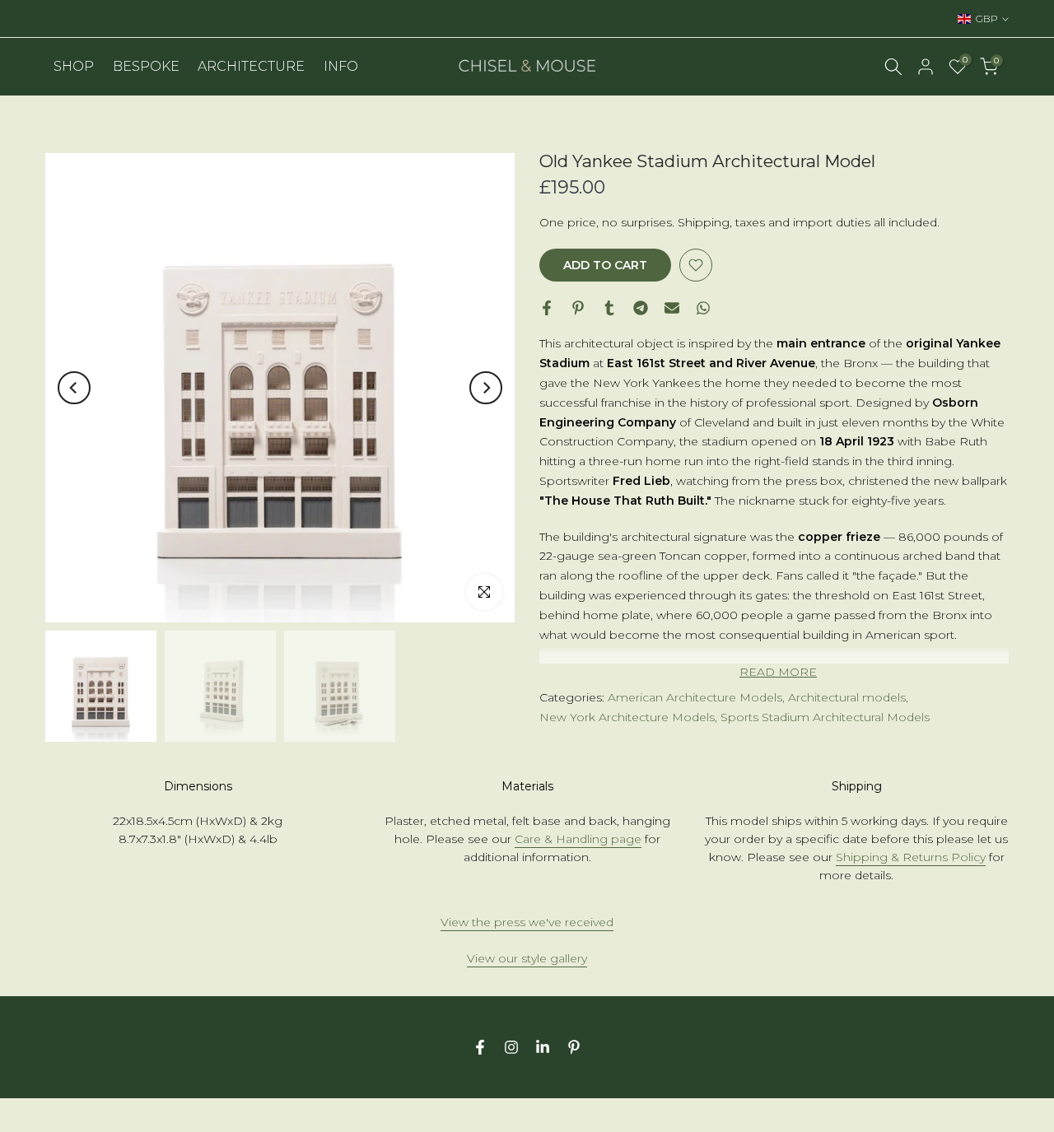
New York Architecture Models (627, 717)
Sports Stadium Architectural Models (825, 717)
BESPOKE (146, 66)
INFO (341, 66)
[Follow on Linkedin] (542, 1047)
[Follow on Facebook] (480, 1047)
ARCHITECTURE (251, 66)
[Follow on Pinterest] (574, 1047)
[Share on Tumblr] (609, 308)
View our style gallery (527, 958)
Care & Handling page (578, 839)
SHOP (74, 66)
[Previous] (74, 387)
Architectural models (847, 697)
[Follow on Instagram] (511, 1047)
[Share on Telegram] (640, 308)
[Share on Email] (672, 308)
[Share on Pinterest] (578, 308)
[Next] (485, 387)
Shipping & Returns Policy (911, 857)
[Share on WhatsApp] (703, 308)
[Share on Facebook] (546, 308)
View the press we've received (527, 922)
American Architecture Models (695, 697)
